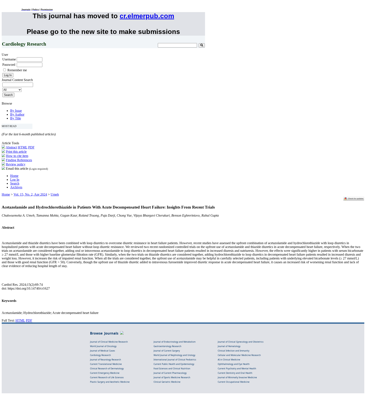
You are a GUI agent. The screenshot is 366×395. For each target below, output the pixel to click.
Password (8, 64)
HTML (22, 147)
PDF (31, 147)
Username (9, 59)
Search (14, 183)
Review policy (15, 164)
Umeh (55, 194)
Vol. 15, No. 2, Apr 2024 (30, 194)
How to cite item (17, 156)
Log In (14, 179)
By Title (15, 118)
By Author (17, 114)
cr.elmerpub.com (147, 16)
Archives (16, 187)
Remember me (17, 70)
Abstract (11, 147)
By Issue (16, 110)
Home (14, 176)
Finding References (19, 160)
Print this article (16, 151)
